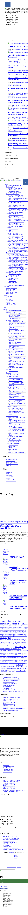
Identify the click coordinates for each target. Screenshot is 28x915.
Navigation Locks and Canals (10, 680)
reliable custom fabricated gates (10, 661)
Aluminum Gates (17, 117)
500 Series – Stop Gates (9, 705)
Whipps (9, 671)
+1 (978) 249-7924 (9, 32)
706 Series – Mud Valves (9, 700)
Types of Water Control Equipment (16, 118)
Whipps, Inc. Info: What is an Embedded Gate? (11, 527)
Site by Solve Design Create (14, 867)
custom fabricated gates (22, 634)
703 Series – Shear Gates (9, 702)
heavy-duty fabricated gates (11, 654)
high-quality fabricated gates (14, 658)
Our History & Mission (8, 769)
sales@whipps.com (10, 36)
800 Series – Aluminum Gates (10, 699)
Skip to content (3, 886)
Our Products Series (8, 770)
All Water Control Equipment (10, 710)
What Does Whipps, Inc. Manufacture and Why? (18, 607)
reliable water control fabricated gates (7, 664)
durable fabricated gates (13, 645)
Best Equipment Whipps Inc (7, 630)
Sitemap (16, 856)
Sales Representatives (8, 766)
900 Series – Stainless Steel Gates (11, 697)
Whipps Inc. (11, 852)
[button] (4, 888)
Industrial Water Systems (19, 138)
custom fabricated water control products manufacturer (11, 639)
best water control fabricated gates (9, 634)
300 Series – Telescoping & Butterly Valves (13, 708)
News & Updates (7, 767)
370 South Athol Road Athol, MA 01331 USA (16, 27)
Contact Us (3, 734)
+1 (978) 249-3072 (7, 807)
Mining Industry (7, 686)
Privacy (15, 855)
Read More (3, 543)
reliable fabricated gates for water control (18, 663)
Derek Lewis (11, 96)
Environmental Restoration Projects (11, 679)
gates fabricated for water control (16, 651)
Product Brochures (7, 772)
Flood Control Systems (8, 682)
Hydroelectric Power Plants (10, 683)
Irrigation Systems (7, 688)
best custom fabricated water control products (18, 628)
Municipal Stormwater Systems (10, 689)
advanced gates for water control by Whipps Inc (13, 622)
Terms (15, 858)
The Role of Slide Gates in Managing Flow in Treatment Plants (18, 597)
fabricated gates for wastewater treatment (13, 648)
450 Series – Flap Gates (9, 707)
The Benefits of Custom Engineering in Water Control (18, 582)
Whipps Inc (16, 61)
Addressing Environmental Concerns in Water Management (18, 568)
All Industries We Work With (10, 677)
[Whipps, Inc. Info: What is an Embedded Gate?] (14, 522)
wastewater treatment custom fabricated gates (13, 666)
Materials (24, 117)
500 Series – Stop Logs (9, 704)
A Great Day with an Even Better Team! (16, 556)
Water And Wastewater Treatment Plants (13, 691)
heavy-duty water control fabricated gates (16, 656)
